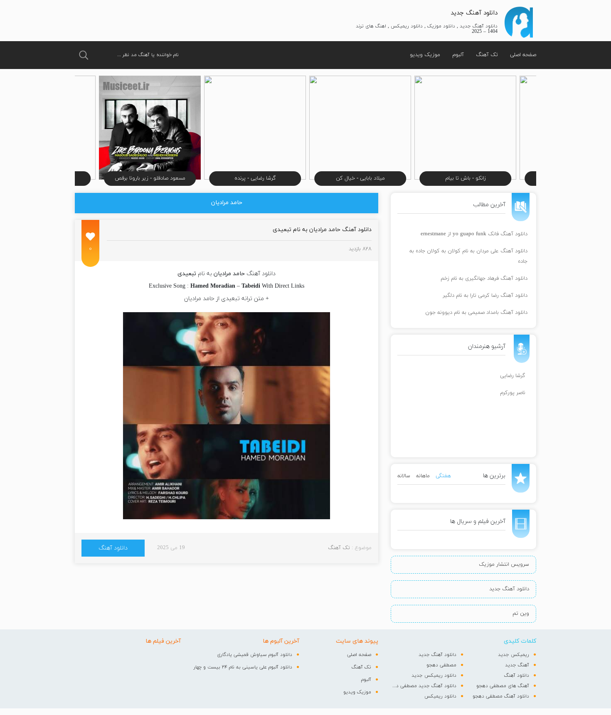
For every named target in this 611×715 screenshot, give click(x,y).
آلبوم (458, 55)
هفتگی (443, 476)
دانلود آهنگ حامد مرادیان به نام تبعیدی (322, 230)
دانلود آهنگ (113, 548)
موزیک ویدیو (425, 55)
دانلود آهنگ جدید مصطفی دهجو (423, 686)
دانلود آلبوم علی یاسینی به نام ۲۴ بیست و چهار (243, 667)
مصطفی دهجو (441, 665)
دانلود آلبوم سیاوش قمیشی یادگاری (254, 654)
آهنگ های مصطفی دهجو (502, 686)
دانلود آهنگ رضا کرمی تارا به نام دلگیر (485, 295)
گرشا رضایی (512, 376)
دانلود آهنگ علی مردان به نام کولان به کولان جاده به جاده (468, 256)
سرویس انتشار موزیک (504, 564)
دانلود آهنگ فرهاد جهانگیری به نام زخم (484, 278)
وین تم (520, 613)
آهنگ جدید (517, 665)
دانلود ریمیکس (440, 696)
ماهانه (423, 476)
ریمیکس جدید (513, 654)
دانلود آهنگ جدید (474, 13)
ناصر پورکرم (512, 393)
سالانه (403, 476)
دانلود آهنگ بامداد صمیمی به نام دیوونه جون (476, 312)
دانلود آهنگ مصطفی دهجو (501, 696)
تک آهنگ (487, 55)
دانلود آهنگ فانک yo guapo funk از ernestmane (474, 234)
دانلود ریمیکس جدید (433, 675)
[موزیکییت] (518, 22)
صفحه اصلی (523, 55)
